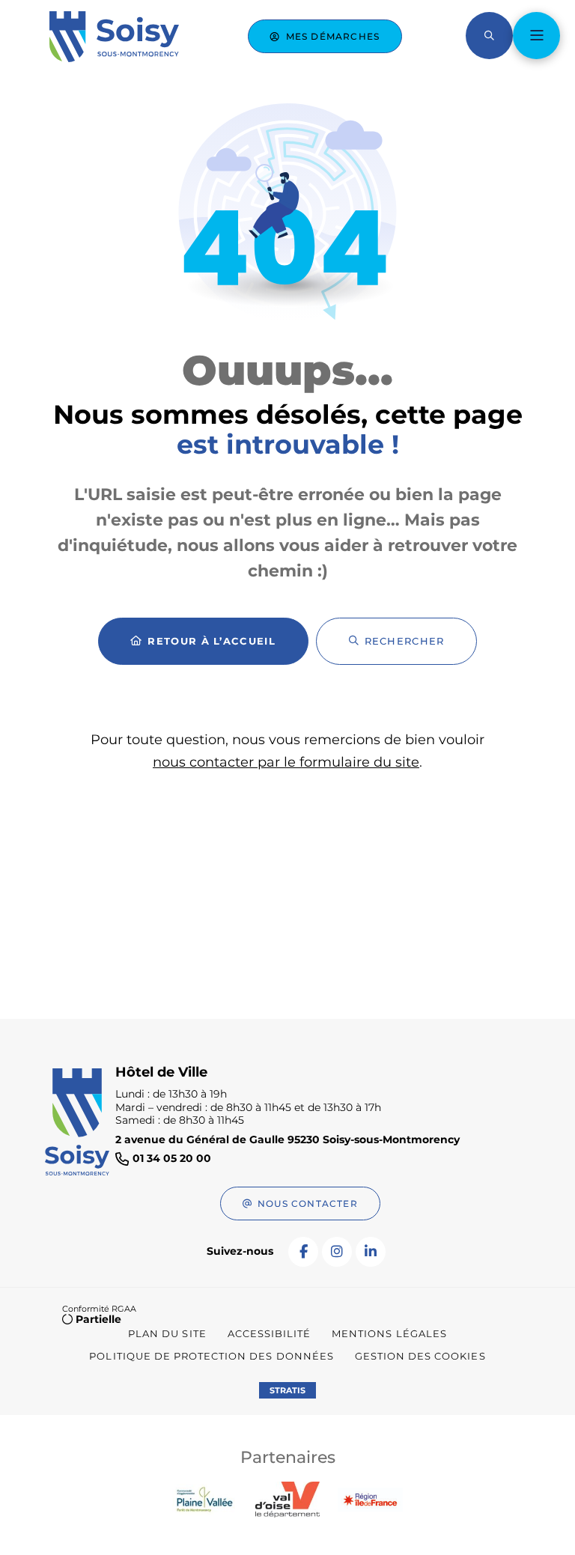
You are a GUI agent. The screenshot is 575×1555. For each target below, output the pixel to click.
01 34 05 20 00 (172, 1158)
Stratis (287, 1390)
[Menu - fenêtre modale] (536, 35)
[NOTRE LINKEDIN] (371, 1252)
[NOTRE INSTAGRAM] (337, 1252)
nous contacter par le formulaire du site (286, 762)
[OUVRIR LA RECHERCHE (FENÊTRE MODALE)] (489, 35)
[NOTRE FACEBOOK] (303, 1252)
